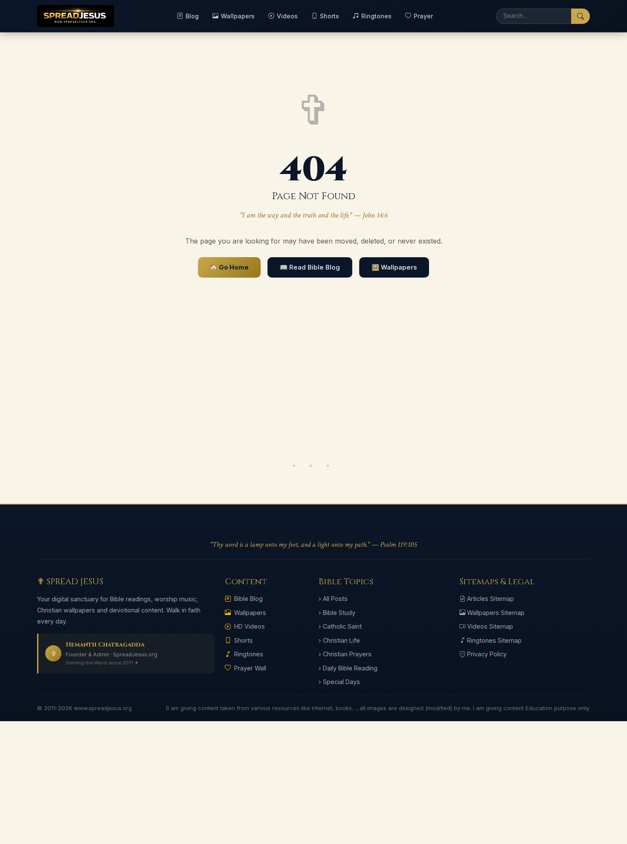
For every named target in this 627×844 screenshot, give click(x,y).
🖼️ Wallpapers (394, 267)
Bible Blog (248, 598)
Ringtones (376, 16)
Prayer (423, 16)
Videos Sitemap (490, 626)
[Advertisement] (313, 390)
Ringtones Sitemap (494, 640)
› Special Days (339, 681)
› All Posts (333, 598)
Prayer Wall (250, 668)
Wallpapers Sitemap (496, 612)
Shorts (329, 16)
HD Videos (249, 626)
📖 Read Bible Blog (310, 267)
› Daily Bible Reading (348, 668)
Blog (192, 16)
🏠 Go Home (229, 267)
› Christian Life (339, 640)
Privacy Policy (487, 654)
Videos (287, 16)
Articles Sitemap (490, 598)
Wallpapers (238, 16)
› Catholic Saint (340, 626)
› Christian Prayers (345, 654)
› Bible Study (337, 612)
